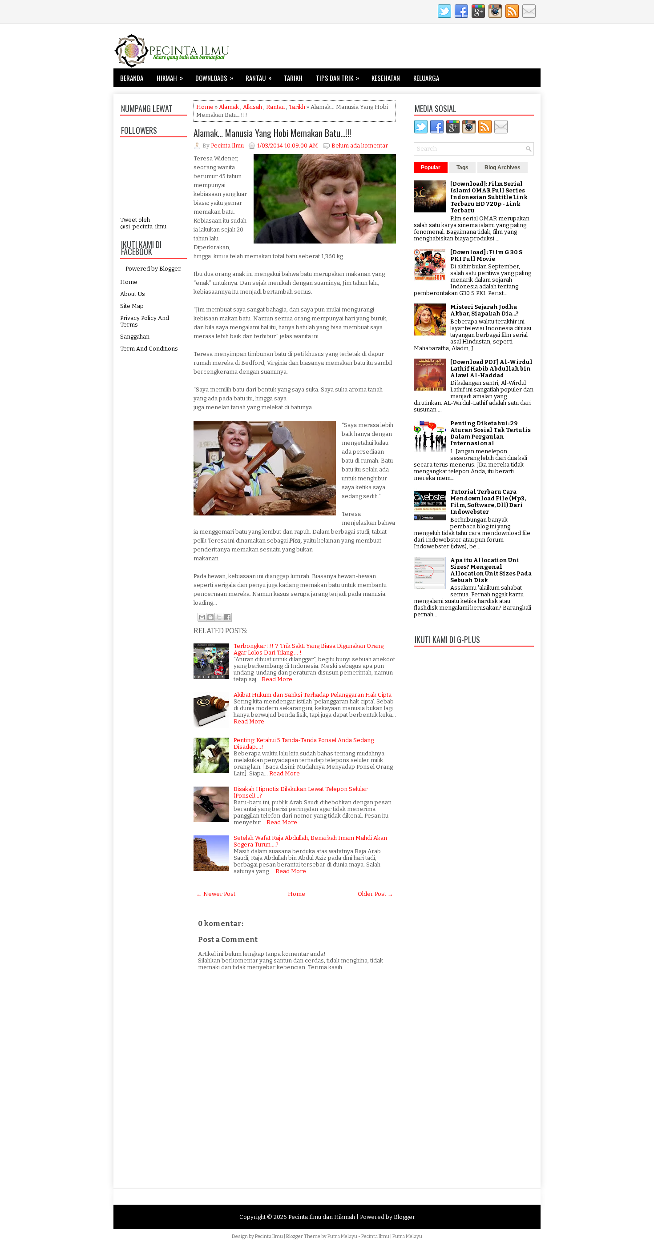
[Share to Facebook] (227, 617)
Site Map (132, 306)
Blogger (169, 268)
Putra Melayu (342, 1236)
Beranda (131, 78)
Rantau (258, 77)
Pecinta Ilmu (269, 1236)
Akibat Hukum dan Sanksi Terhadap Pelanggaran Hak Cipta (313, 694)
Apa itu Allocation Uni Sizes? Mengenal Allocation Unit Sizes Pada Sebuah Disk (491, 570)
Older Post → (375, 894)
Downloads (214, 77)
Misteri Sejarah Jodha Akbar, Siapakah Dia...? (484, 310)
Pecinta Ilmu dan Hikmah (321, 1217)
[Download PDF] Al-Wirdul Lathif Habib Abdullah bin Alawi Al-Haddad (491, 369)
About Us (132, 294)
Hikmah (170, 77)
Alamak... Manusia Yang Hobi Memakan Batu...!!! (272, 132)
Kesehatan (385, 78)
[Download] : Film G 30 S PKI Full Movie (486, 255)
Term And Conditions (149, 348)
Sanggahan (134, 336)
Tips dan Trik (337, 77)
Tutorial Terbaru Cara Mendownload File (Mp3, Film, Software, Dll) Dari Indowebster (488, 501)
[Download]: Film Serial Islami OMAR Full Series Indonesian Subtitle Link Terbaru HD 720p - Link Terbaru (489, 197)
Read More (277, 679)
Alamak (229, 107)
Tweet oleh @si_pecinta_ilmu (143, 223)
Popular (430, 167)
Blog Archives (502, 167)
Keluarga (426, 78)
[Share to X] (218, 617)
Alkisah (252, 107)
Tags (462, 167)
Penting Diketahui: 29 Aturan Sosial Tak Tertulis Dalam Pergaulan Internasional (490, 433)
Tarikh (293, 78)
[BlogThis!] (210, 617)
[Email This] (202, 617)
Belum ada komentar (359, 145)
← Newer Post (215, 894)
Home (128, 282)
